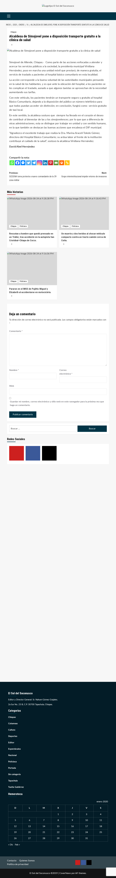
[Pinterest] (50, 162)
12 (15, 826)
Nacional (12, 755)
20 (29, 832)
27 (29, 838)
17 (86, 826)
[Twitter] (28, 162)
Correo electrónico (65, 372)
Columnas (13, 724)
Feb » (17, 845)
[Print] (61, 162)
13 (29, 826)
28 (44, 838)
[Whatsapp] (11, 162)
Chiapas (13, 32)
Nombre (14, 370)
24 (86, 832)
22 (58, 832)
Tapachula (13, 781)
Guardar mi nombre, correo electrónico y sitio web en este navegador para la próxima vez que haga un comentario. (57, 403)
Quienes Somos (27, 860)
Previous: (32, 176)
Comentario (16, 331)
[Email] (56, 162)
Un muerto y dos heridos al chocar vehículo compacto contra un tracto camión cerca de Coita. (83, 237)
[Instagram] (39, 162)
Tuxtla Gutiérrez (16, 787)
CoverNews (65, 873)
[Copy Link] (67, 162)
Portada (12, 768)
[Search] (107, 16)
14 (44, 826)
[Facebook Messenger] (23, 162)
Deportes (12, 736)
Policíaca (23, 226)
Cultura (11, 730)
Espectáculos (14, 749)
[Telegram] (34, 162)
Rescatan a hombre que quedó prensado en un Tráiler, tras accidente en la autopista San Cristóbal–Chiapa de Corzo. (31, 237)
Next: (84, 175)
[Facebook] (17, 162)
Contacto (11, 860)
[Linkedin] (45, 162)
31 (86, 838)
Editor (11, 743)
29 (58, 838)
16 (72, 826)
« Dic (10, 845)
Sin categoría (14, 774)
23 (72, 832)
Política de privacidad (17, 864)
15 (58, 826)
